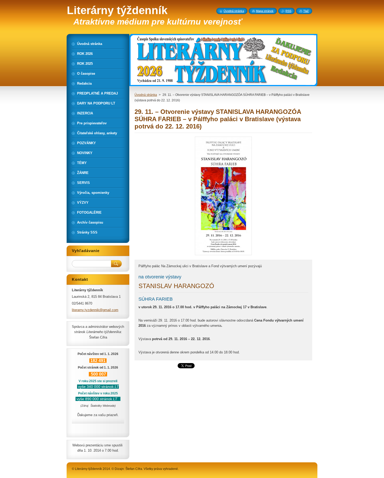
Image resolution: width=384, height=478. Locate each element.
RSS (288, 11)
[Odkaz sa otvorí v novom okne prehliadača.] (223, 255)
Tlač (306, 11)
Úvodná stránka (146, 94)
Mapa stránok (265, 11)
